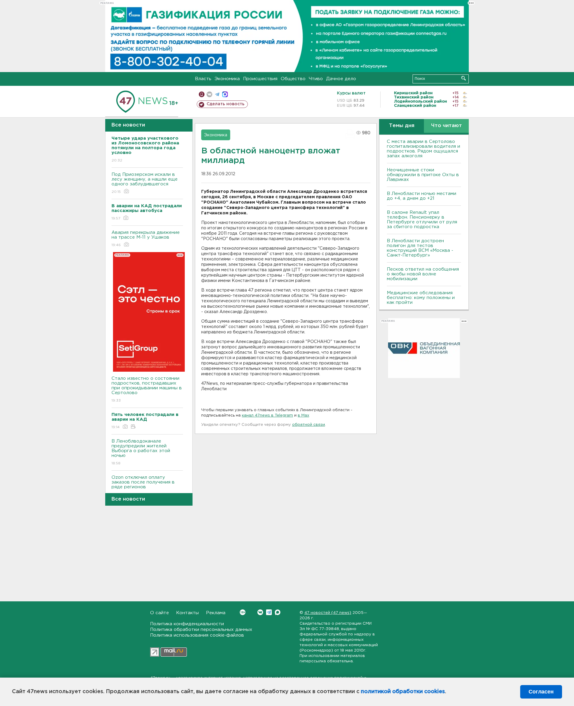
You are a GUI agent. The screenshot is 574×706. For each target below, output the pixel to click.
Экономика (227, 79)
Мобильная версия (201, 94)
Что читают (446, 125)
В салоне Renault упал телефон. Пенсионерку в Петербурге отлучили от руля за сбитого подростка (422, 220)
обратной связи (308, 424)
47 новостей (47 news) (327, 612)
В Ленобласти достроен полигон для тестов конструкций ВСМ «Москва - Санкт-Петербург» (420, 248)
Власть (203, 79)
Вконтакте (260, 612)
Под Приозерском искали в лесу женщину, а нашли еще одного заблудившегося (145, 183)
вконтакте (209, 94)
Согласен (541, 692)
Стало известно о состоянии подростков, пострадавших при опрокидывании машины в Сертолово (147, 389)
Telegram (269, 612)
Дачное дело (341, 79)
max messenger (225, 94)
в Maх (303, 415)
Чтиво (316, 79)
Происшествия (260, 79)
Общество (293, 79)
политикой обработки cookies (403, 691)
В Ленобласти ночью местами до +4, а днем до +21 (421, 196)
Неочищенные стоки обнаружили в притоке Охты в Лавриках (423, 175)
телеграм (217, 94)
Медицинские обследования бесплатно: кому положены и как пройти (421, 297)
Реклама (215, 613)
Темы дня (401, 125)
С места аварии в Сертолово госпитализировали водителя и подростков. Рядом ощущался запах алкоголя (423, 149)
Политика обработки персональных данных (201, 630)
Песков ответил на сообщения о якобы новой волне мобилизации (423, 274)
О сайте (159, 613)
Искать (463, 78)
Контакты (187, 613)
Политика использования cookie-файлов (197, 635)
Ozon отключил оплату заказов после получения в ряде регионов (143, 485)
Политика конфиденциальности (187, 624)
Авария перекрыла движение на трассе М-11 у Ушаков (146, 239)
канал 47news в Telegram (267, 415)
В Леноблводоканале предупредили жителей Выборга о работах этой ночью (141, 452)
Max (277, 612)
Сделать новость (226, 104)
